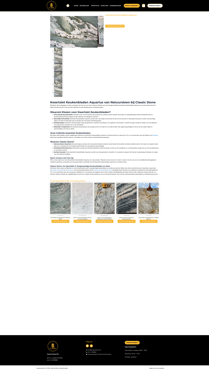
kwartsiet (155, 135)
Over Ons (104, 5)
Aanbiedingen (115, 5)
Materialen (84, 5)
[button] (67, 5)
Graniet (96, 170)
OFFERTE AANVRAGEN (60, 221)
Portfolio (95, 5)
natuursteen (69, 170)
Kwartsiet (102, 170)
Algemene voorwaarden (156, 368)
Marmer (109, 170)
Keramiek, (53, 170)
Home (76, 5)
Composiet (60, 170)
